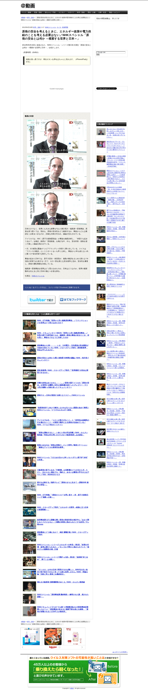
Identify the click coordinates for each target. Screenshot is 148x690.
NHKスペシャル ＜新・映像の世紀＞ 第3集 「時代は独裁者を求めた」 (116, 229)
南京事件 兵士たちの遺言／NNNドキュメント (116, 430)
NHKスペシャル (50, 27)
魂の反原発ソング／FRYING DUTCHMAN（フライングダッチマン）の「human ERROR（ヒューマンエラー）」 (116, 443)
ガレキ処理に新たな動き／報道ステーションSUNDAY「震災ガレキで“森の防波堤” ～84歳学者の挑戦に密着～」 (116, 355)
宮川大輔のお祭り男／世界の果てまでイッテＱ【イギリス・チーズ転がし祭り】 (116, 421)
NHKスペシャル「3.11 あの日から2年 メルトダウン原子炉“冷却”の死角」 (62, 459)
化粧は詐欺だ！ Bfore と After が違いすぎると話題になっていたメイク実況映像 (116, 333)
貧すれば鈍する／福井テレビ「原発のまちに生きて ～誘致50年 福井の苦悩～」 (63, 483)
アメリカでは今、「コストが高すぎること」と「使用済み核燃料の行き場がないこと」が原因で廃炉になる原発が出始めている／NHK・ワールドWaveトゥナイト (63, 422)
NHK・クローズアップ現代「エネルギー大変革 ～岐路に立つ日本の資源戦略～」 (62, 508)
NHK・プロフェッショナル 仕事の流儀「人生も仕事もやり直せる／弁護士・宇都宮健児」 (116, 250)
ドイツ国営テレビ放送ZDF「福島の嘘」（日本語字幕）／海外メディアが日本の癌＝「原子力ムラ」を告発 (116, 202)
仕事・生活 (102, 12)
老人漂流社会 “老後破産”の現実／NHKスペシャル (116, 285)
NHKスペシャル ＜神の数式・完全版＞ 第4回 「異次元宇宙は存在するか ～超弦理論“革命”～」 (116, 455)
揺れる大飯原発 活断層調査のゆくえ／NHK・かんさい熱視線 (61, 582)
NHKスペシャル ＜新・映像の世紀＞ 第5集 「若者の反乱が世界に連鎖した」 (116, 464)
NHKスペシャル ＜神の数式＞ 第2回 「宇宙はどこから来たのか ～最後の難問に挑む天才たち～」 (116, 344)
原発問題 (65, 27)
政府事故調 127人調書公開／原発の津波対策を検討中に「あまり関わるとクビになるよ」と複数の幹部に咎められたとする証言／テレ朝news (63, 522)
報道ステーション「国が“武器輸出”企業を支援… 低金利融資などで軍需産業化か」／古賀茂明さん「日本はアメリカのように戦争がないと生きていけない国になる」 (116, 310)
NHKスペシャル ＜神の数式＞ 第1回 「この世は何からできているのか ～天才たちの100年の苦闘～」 (116, 260)
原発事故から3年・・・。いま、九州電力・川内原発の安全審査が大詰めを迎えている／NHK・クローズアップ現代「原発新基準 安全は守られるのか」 (62, 347)
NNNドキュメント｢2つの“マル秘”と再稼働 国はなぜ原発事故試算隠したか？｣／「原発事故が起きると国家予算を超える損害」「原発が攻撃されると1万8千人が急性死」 (62, 609)
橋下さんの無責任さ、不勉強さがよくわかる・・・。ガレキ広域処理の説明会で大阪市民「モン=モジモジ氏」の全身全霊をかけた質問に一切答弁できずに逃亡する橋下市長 (116, 216)
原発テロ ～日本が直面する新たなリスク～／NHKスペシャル (61, 395)
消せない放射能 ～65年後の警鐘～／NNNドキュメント (116, 238)
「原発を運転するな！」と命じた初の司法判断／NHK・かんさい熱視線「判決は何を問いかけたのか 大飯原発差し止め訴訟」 (62, 434)
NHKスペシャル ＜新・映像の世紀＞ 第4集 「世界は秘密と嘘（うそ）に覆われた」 (116, 377)
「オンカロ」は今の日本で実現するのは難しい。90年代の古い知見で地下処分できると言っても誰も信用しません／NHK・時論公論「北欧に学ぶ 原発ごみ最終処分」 (62, 572)
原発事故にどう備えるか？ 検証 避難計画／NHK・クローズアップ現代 (62, 533)
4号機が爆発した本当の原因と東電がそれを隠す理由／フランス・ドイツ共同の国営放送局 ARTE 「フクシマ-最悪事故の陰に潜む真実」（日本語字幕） (116, 161)
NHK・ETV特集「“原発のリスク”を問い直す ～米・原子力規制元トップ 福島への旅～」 (62, 496)
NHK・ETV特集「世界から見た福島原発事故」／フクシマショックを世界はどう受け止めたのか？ (62, 322)
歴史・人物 (91, 12)
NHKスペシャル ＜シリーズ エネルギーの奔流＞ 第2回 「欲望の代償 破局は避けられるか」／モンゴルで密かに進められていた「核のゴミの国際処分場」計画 (63, 547)
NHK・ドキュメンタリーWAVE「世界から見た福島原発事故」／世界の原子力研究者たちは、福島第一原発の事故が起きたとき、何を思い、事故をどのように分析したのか (63, 335)
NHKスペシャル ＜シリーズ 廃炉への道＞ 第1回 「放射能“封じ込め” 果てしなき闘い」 (62, 558)
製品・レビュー (114, 12)
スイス (59, 27)
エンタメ (62, 12)
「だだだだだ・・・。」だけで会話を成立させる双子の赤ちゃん (116, 296)
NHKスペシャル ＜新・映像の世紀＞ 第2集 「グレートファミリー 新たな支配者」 (116, 366)
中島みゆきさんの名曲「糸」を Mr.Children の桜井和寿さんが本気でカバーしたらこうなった (116, 190)
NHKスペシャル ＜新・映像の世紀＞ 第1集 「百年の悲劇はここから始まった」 (116, 323)
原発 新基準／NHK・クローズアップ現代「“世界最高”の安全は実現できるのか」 (62, 371)
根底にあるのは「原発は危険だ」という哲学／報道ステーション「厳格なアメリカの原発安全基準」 (62, 446)
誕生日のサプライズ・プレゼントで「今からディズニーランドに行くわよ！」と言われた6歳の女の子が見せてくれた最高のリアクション (116, 147)
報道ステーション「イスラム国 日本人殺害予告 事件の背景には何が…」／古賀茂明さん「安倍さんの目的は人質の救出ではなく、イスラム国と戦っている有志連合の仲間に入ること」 (116, 177)
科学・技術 (81, 12)
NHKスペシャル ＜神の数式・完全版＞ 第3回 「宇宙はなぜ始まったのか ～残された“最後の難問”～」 (116, 412)
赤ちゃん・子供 (50, 12)
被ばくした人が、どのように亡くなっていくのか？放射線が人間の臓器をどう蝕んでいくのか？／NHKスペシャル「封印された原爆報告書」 (116, 389)
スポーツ (71, 12)
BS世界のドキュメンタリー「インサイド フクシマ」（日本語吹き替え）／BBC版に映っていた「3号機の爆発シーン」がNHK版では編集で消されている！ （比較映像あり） (116, 274)
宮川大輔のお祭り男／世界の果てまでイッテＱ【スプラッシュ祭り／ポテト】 (116, 401)
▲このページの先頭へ (120, 652)
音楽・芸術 (38, 12)
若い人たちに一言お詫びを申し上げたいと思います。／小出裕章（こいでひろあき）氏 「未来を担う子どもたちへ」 (116, 133)
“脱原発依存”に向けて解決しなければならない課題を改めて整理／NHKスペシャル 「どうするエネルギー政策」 (63, 409)
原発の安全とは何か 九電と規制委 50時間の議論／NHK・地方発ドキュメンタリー (63, 359)
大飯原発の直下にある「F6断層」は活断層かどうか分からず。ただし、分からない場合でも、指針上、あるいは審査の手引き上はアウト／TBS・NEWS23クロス (63, 472)
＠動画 (23, 17)
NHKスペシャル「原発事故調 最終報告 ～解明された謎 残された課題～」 (63, 596)
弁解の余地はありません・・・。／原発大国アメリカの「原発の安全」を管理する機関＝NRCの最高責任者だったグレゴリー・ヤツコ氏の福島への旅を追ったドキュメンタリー (63, 385)
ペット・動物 (26, 12)
